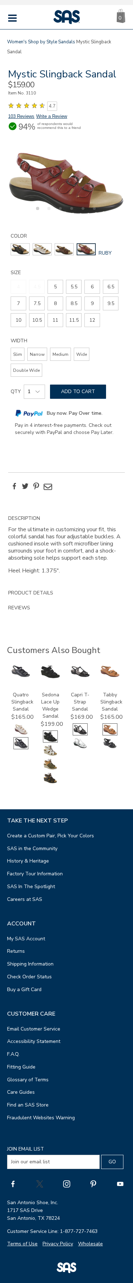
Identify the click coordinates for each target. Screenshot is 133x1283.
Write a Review (51, 116)
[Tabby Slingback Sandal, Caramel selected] (109, 733)
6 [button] (93, 212)
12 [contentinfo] (92, 320)
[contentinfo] (20, 249)
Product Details (30, 592)
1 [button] (36, 212)
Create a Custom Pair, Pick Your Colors (50, 835)
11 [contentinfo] (55, 320)
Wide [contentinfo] (81, 354)
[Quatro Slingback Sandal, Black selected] (20, 747)
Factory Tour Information (35, 873)
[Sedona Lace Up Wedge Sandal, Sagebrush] (50, 768)
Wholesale (90, 1243)
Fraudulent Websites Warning (41, 1117)
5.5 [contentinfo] (74, 286)
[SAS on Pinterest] (93, 1184)
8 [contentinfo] (55, 303)
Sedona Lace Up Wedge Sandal (50, 705)
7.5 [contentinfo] (37, 303)
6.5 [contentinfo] (110, 286)
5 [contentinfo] (55, 286)
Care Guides (21, 1092)
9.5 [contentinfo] (110, 303)
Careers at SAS (24, 899)
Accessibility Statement (33, 1041)
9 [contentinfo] (92, 303)
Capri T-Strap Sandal (80, 701)
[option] (66, 183)
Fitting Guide (21, 1067)
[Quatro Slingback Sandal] (21, 675)
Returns (16, 951)
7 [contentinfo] (18, 303)
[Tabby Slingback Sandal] (110, 675)
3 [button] (59, 212)
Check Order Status (29, 976)
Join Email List (25, 1149)
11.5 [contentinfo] (74, 320)
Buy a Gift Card (24, 989)
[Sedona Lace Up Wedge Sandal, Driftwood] (50, 754)
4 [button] (70, 212)
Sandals (66, 42)
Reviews (19, 607)
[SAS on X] (39, 1184)
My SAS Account (26, 938)
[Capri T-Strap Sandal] (80, 675)
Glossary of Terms (28, 1079)
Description (24, 518)
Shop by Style (42, 42)
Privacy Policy (58, 1243)
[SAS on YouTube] (120, 1184)
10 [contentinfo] (18, 320)
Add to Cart (78, 391)
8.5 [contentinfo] (74, 303)
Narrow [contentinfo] (37, 354)
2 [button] (48, 212)
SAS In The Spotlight (31, 886)
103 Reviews (21, 116)
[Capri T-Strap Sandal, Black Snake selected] (80, 733)
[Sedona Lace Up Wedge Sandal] (50, 676)
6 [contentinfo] (92, 286)
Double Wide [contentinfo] (26, 370)
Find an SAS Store (28, 1105)
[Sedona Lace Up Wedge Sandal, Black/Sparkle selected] (50, 741)
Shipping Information (30, 964)
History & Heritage (28, 861)
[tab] (66, 548)
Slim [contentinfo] (17, 354)
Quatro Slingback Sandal (22, 701)
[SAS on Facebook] (12, 1184)
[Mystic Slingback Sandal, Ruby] (66, 183)
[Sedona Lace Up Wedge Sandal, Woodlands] (50, 782)
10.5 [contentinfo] (37, 320)
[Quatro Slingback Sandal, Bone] (20, 733)
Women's (17, 42)
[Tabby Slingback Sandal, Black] (109, 747)
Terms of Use (22, 1243)
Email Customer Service (33, 1029)
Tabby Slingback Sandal (111, 701)
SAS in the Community (32, 848)
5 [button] (82, 212)
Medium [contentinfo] (60, 354)
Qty (16, 391)
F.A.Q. (13, 1054)
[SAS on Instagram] (66, 1184)
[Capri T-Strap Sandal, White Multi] (80, 747)
